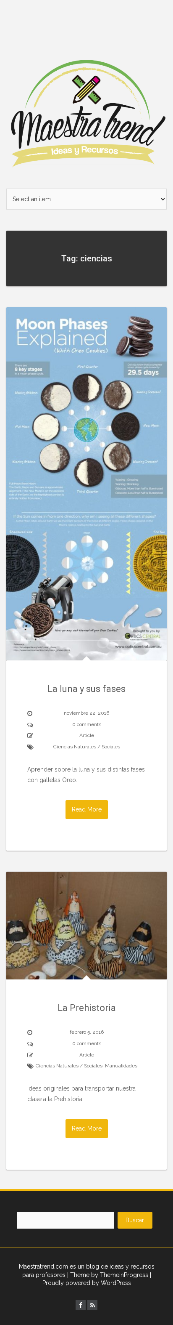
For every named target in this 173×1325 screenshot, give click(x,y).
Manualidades (121, 1066)
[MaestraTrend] (86, 93)
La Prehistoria (87, 1008)
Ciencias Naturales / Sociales (86, 747)
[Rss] (92, 1305)
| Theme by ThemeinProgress (107, 1275)
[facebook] (81, 1305)
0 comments (86, 724)
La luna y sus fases (86, 689)
